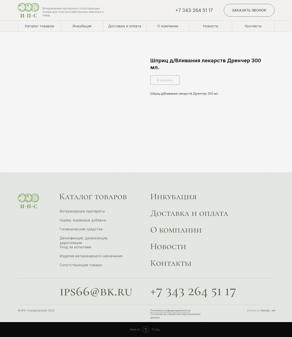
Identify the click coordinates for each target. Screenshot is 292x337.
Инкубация (173, 196)
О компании (176, 229)
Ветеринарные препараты (82, 211)
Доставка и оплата (189, 213)
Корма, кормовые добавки (83, 220)
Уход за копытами (75, 247)
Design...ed (268, 310)
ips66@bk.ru (96, 291)
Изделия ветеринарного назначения (91, 256)
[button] (249, 10)
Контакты (170, 263)
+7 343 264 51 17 (194, 10)
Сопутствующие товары (81, 265)
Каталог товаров (93, 196)
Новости (168, 246)
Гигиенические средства (81, 229)
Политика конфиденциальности (170, 310)
